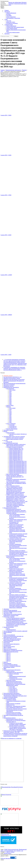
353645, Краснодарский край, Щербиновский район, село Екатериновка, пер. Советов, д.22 (14, 850)
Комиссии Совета (10, 22)
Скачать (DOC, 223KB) (6, 274)
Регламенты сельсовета (12, 23)
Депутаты (8, 20)
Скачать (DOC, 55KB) (6, 115)
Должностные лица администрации (15, 27)
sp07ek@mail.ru (7, 853)
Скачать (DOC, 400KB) (6, 314)
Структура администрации (13, 32)
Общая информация (11, 13)
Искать (16, 36)
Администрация (9, 24)
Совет (6, 19)
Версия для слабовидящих (14, 2)
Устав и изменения (11, 16)
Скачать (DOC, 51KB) (6, 155)
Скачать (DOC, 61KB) (6, 235)
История (8, 14)
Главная (7, 10)
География (8, 15)
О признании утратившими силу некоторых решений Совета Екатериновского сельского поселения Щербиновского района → (14, 368)
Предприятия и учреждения (13, 18)
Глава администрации (11, 28)
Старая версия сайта (18, 3)
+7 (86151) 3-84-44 (9, 852)
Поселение (7, 11)
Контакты (7, 33)
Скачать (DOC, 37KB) (6, 195)
